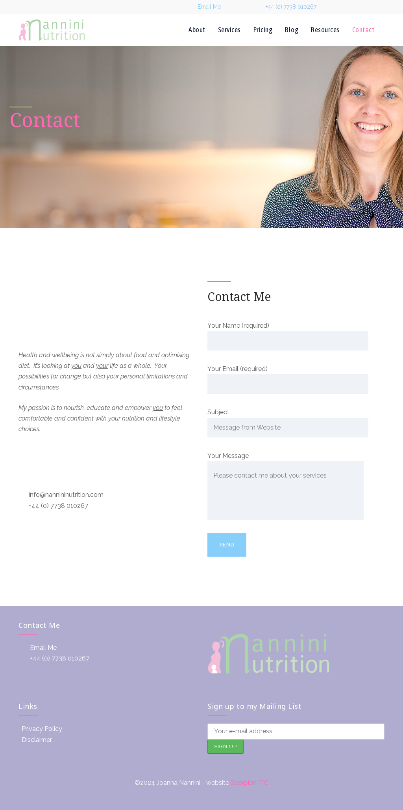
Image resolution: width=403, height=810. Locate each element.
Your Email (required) (237, 369)
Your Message (228, 455)
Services (229, 30)
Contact (363, 30)
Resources (325, 30)
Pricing (263, 30)
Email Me (209, 7)
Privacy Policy (42, 729)
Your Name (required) (238, 325)
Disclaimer (37, 740)
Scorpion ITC (249, 782)
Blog (291, 30)
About (197, 30)
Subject (218, 412)
